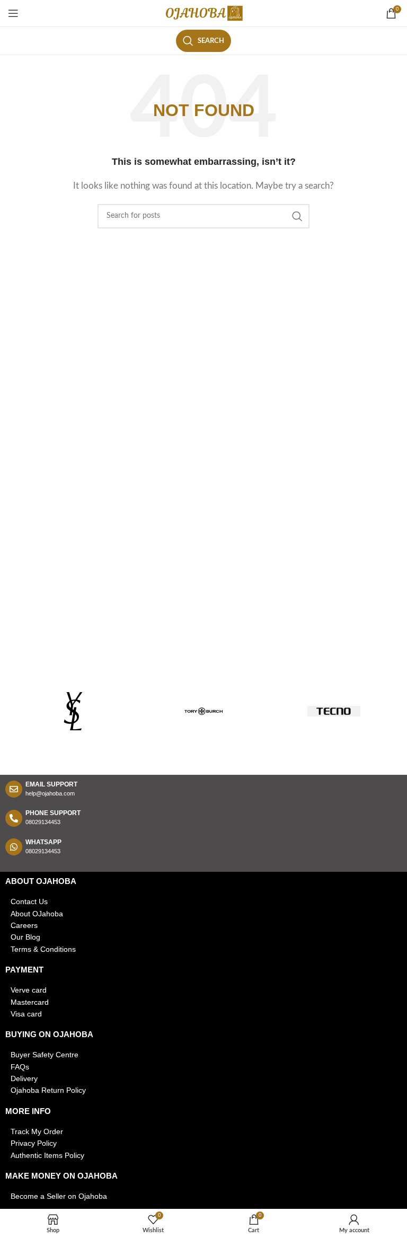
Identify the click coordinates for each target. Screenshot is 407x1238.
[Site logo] (203, 13)
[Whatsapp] (13, 846)
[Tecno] (334, 711)
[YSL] (73, 711)
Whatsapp (43, 842)
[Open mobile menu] (13, 13)
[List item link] (203, 901)
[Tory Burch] (203, 711)
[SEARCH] (297, 216)
